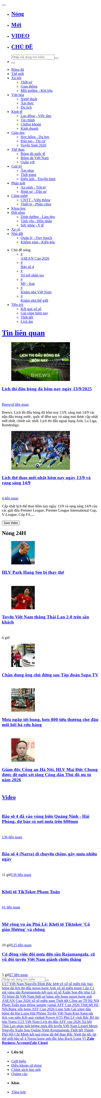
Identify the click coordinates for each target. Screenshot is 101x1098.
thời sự (40, 996)
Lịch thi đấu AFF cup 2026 (60, 1022)
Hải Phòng (38, 1013)
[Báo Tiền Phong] (50, 788)
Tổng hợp (18, 1092)
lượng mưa (39, 1026)
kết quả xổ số (51, 992)
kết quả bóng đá (41, 1034)
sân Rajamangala (28, 992)
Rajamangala (60, 1030)
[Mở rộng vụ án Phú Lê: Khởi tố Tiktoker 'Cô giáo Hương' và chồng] (50, 915)
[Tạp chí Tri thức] (50, 630)
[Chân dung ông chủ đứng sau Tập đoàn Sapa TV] (50, 656)
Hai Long (22, 1013)
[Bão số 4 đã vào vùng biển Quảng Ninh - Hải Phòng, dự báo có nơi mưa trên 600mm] (50, 807)
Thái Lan (9, 1026)
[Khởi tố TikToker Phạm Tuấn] (50, 883)
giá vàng (8, 992)
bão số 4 (20, 1039)
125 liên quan (21, 945)
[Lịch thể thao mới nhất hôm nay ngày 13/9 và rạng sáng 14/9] (50, 451)
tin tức (87, 1034)
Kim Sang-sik (83, 1013)
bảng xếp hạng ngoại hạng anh (69, 996)
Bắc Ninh (74, 1034)
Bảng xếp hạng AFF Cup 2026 (31, 1009)
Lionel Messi (87, 1026)
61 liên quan (11, 907)
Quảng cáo (19, 1074)
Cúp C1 (88, 988)
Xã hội (87, 1022)
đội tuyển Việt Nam (62, 1026)
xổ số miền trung (69, 988)
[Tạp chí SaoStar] (50, 580)
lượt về (58, 984)
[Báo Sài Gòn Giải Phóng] (50, 830)
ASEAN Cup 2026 (16, 1001)
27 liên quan (18, 975)
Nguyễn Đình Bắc (38, 984)
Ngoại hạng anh (39, 1039)
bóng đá (8, 1013)
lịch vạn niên (11, 1017)
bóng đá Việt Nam (20, 996)
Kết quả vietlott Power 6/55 (42, 1017)
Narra (12, 1022)
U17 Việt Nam (13, 984)
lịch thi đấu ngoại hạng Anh (35, 988)
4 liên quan (20, 404)
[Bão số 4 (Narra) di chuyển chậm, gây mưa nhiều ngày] (50, 845)
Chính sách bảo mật (26, 1070)
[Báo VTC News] (50, 491)
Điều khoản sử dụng (26, 1065)
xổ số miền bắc (75, 984)
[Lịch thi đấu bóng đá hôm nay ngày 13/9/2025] (50, 362)
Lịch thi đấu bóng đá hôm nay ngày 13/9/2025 (47, 388)
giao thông (27, 1005)
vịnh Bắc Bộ (84, 1017)
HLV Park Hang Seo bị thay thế (33, 572)
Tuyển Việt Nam (59, 1013)
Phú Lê (69, 1017)
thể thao (60, 1034)
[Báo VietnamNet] (50, 733)
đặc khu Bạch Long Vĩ (69, 1039)
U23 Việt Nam (28, 1022)
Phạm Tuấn (10, 1005)
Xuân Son (69, 992)
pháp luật (23, 1026)
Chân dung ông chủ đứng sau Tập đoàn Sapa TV (50, 674)
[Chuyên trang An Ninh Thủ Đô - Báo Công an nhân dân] (50, 900)
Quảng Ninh (40, 1030)
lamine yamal (46, 1005)
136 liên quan (12, 837)
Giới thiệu (18, 1061)
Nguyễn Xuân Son (16, 1030)
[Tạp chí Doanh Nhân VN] (50, 683)
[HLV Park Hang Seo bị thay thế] (50, 553)
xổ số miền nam (43, 1001)
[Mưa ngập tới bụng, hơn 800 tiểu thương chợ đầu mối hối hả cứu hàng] (50, 700)
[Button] (4, 5)
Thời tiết (62, 1001)
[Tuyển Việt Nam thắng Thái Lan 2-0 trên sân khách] (50, 598)
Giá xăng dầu (81, 1009)
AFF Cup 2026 (68, 1005)
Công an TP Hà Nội (84, 1001)
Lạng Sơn (62, 1009)
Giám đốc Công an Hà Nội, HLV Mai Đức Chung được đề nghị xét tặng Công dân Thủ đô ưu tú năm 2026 (50, 774)
